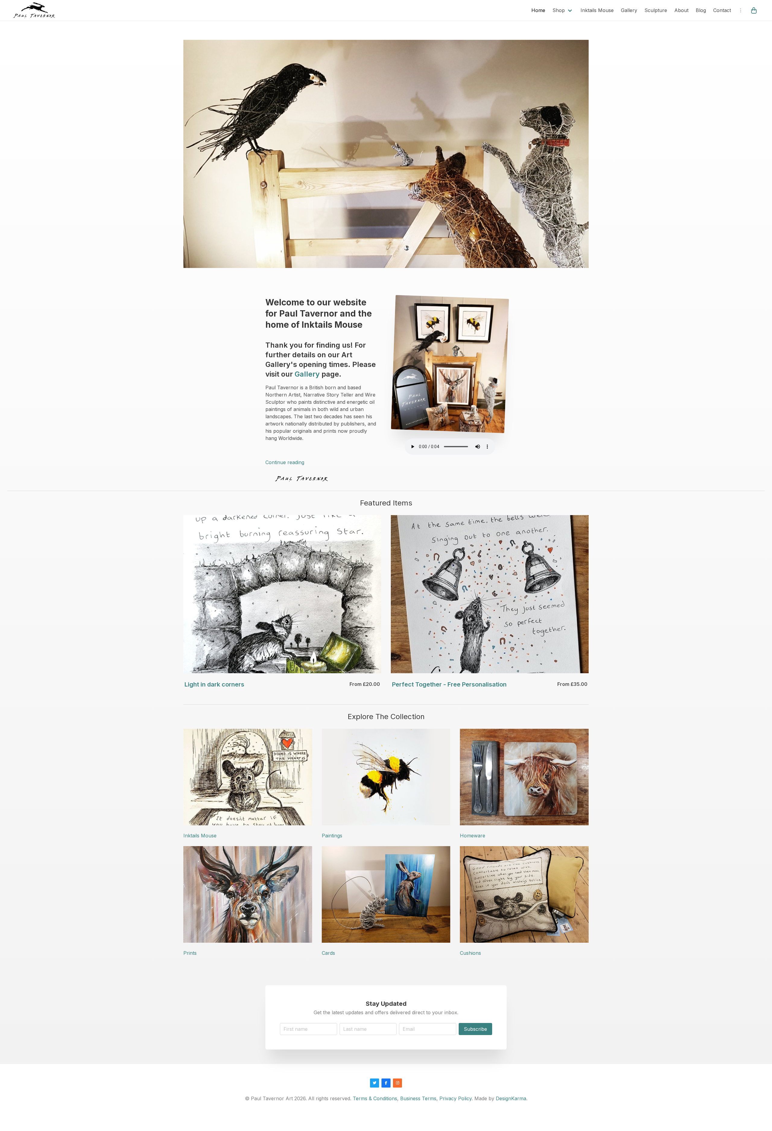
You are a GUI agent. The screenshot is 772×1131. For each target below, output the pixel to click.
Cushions (470, 953)
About (681, 10)
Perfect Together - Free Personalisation (449, 684)
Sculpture (655, 10)
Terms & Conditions (375, 1098)
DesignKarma (511, 1098)
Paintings (332, 836)
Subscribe (475, 1029)
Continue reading (284, 462)
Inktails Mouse (597, 10)
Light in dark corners (214, 684)
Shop (558, 10)
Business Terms (418, 1098)
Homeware (472, 836)
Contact (722, 10)
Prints (190, 953)
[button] (754, 10)
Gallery (629, 10)
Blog (701, 10)
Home (538, 10)
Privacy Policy (455, 1098)
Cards (328, 953)
